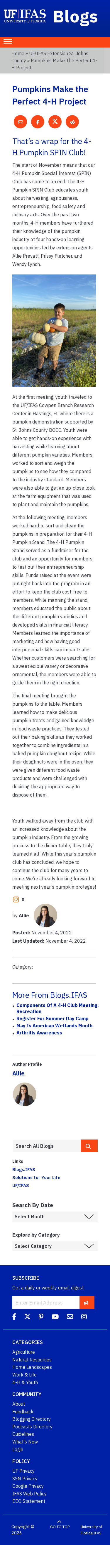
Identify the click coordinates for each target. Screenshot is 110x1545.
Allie (18, 1073)
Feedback (22, 1412)
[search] (89, 1145)
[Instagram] (84, 1317)
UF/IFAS (20, 1185)
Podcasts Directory (32, 1427)
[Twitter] (27, 1317)
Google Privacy (28, 1486)
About (18, 1404)
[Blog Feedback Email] (70, 1317)
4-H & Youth (25, 1382)
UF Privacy (23, 1471)
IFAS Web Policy (29, 1494)
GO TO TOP (60, 1526)
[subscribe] (86, 1302)
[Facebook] (14, 1317)
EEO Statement (28, 1501)
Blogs (75, 16)
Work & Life (24, 1375)
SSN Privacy (25, 1479)
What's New (25, 1442)
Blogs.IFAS (23, 1169)
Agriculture (23, 1352)
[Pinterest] (41, 1317)
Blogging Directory (31, 1419)
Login (17, 1449)
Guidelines (23, 1434)
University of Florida (91, 1530)
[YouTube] (55, 1317)
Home (17, 53)
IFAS (97, 1533)
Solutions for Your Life (36, 1177)
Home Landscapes (32, 1367)
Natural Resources (32, 1360)
